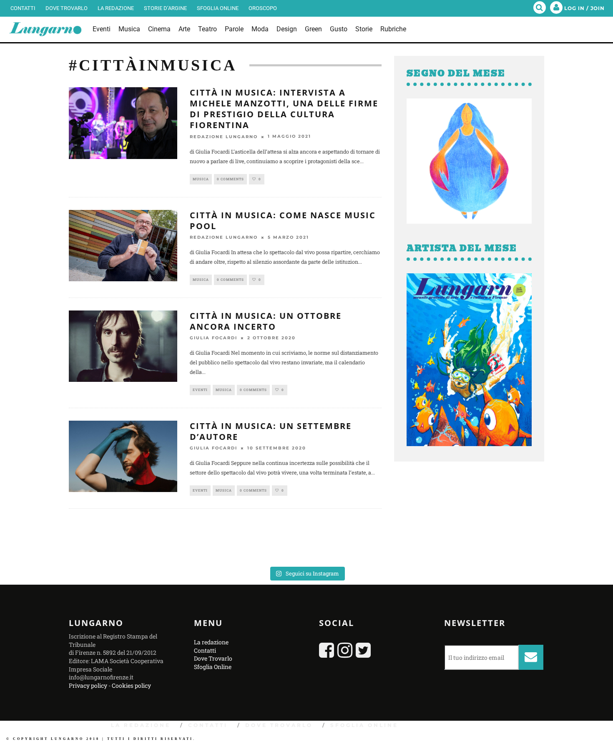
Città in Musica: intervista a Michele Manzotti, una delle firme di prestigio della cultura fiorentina (284, 109)
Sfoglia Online (218, 8)
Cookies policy (131, 685)
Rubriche (393, 29)
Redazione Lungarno (224, 136)
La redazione (116, 8)
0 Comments (230, 179)
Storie (363, 29)
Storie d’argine (165, 8)
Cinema (159, 29)
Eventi (102, 29)
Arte (184, 29)
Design (286, 29)
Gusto (338, 29)
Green (313, 29)
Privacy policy (88, 685)
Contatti (22, 8)
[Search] (539, 8)
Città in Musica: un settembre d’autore (271, 431)
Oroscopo (263, 8)
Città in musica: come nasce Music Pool (283, 220)
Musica (129, 29)
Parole (234, 29)
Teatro (207, 29)
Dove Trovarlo (66, 8)
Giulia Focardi (213, 338)
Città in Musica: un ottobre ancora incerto (266, 321)
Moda (260, 29)
